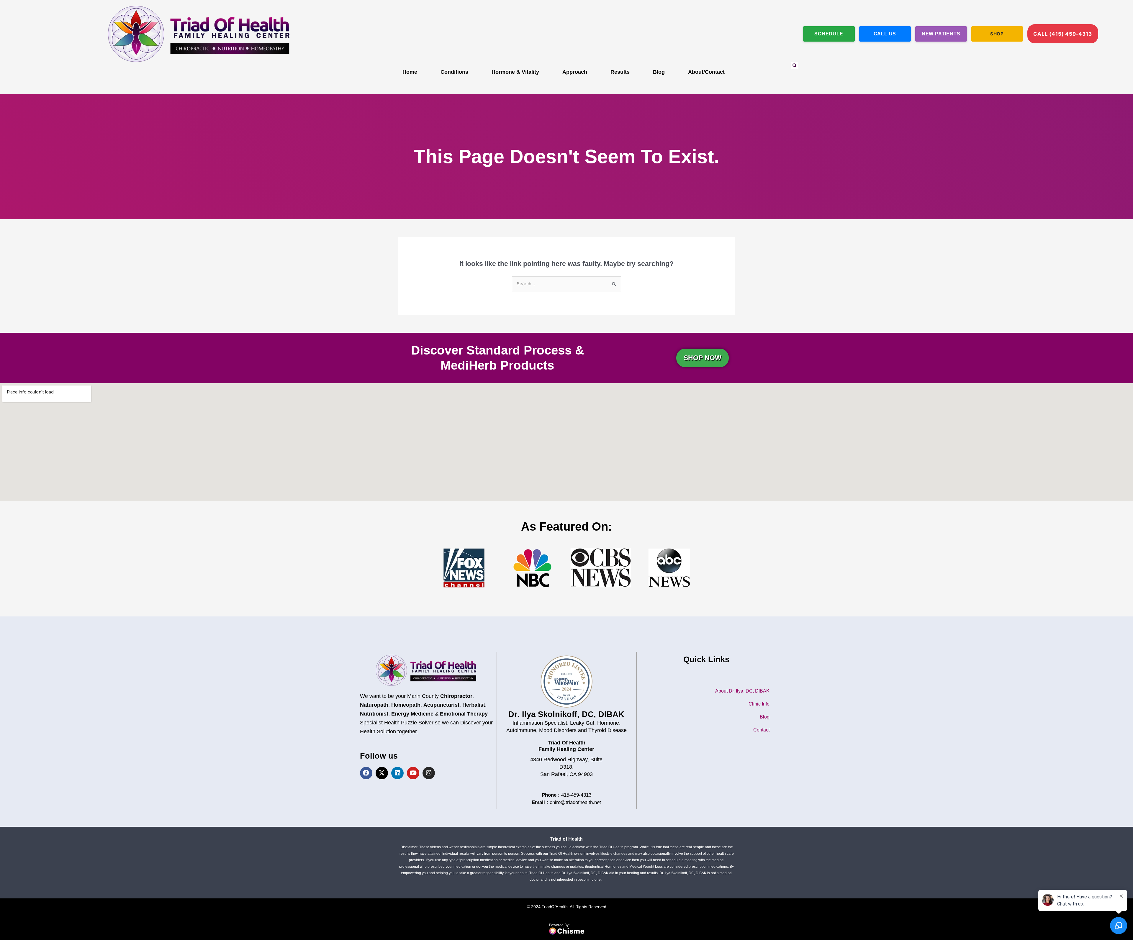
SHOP (997, 34)
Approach (574, 72)
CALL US (885, 33)
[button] (794, 65)
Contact (761, 729)
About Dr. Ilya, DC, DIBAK (742, 690)
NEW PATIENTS (941, 33)
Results (620, 72)
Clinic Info (759, 703)
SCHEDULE (828, 33)
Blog (659, 72)
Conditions (454, 72)
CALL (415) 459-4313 (1062, 34)
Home (409, 72)
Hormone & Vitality (515, 72)
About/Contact (706, 72)
